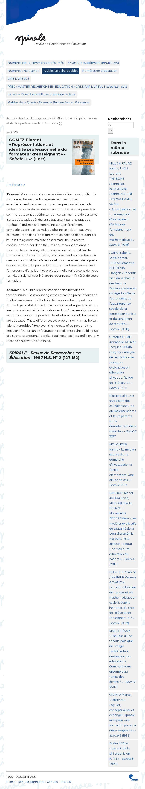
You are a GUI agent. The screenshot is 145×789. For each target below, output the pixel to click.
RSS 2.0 (65, 782)
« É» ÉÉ (67, 86)
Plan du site (14, 782)
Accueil (10, 118)
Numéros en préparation (99, 70)
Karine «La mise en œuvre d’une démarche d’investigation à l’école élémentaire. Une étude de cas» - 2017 (122, 465)
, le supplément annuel (93, 62)
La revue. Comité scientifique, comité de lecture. (42, 94)
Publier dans (48, 102)
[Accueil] (29, 39)
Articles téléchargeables (61, 70)
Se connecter (35, 782)
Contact (52, 782)
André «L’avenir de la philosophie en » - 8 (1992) (121, 753)
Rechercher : (119, 119)
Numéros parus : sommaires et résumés (35, 62)
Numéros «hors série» (23, 70)
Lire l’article (14, 185)
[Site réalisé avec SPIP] (133, 778)
